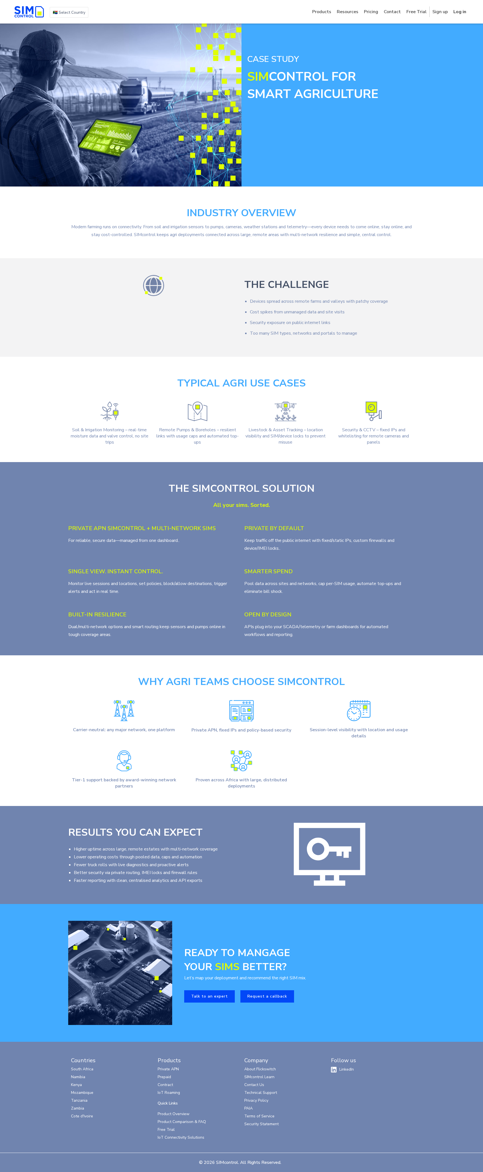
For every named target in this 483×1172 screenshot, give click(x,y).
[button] (69, 12)
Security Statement (261, 1124)
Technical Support (260, 1092)
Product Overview (174, 1114)
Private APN (168, 1069)
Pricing (371, 12)
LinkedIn (346, 1069)
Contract (165, 1084)
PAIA (248, 1108)
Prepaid (164, 1077)
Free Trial (416, 12)
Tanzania (79, 1100)
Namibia (78, 1077)
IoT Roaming (169, 1092)
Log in (459, 12)
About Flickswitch (260, 1069)
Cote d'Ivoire (82, 1116)
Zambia (77, 1108)
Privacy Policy (256, 1100)
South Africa (82, 1069)
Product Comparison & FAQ (182, 1121)
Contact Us (254, 1084)
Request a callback (267, 996)
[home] (29, 12)
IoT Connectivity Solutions (181, 1137)
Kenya (76, 1084)
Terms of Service (259, 1116)
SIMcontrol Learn (259, 1077)
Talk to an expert (209, 996)
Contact (392, 12)
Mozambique (82, 1092)
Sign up (440, 12)
